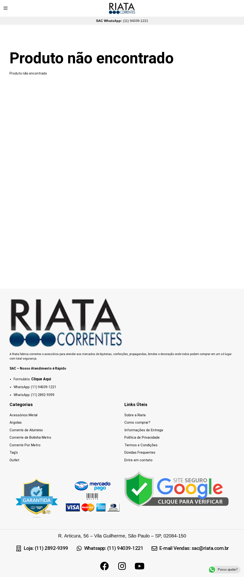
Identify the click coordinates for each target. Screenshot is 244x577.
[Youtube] (139, 566)
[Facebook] (104, 566)
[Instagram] (122, 566)
